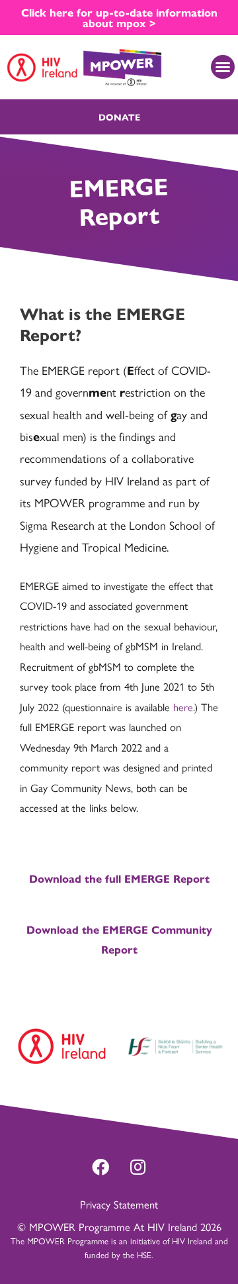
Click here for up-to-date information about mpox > (119, 17)
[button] (223, 67)
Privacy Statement (119, 1203)
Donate (119, 116)
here (183, 707)
